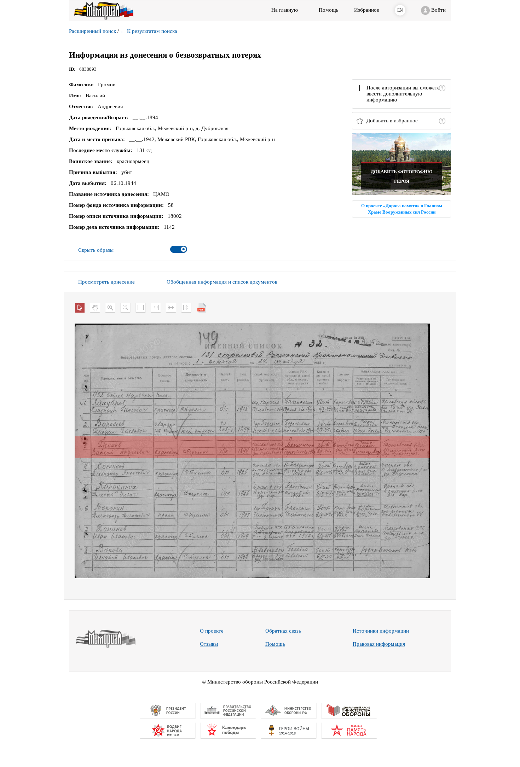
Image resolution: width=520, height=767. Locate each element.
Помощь (275, 644)
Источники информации (381, 631)
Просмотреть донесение (106, 282)
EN (400, 10)
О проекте (212, 631)
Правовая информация (379, 644)
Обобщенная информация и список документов (222, 282)
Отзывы (209, 644)
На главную (284, 10)
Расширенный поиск (92, 31)
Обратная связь (283, 631)
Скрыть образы (96, 250)
